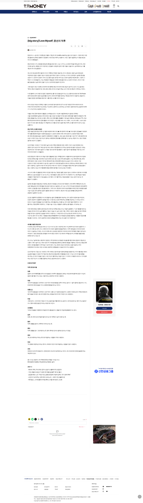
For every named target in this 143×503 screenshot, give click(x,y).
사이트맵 (116, 478)
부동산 (65, 11)
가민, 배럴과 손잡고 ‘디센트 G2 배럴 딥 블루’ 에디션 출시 (45, 372)
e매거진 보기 (104, 312)
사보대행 (99, 1)
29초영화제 (67, 489)
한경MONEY (33, 37)
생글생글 (46, 489)
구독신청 (113, 1)
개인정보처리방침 (90, 478)
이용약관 (83, 478)
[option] (99, 6)
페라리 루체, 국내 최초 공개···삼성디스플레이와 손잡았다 (45, 369)
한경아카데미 (68, 486)
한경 (74, 1)
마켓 (56, 11)
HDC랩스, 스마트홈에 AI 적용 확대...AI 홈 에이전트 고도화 (45, 380)
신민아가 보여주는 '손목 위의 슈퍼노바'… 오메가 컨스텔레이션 (46, 377)
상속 (85, 11)
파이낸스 (76, 11)
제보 (108, 1)
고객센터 (111, 478)
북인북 (109, 11)
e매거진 (117, 1)
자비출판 (104, 1)
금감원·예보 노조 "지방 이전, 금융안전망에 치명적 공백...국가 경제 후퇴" (49, 375)
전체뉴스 (34, 11)
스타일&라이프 (97, 11)
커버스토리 (46, 11)
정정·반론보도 (105, 478)
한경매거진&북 (27, 1)
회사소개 (68, 478)
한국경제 (36, 486)
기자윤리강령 (98, 478)
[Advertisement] (71, 25)
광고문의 (78, 478)
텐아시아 (36, 489)
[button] (113, 6)
